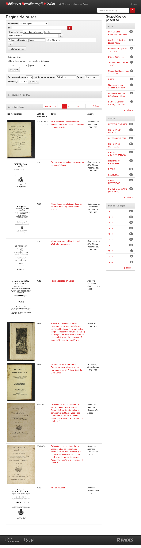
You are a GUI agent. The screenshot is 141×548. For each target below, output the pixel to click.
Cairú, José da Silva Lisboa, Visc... (117, 41)
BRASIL (111, 79)
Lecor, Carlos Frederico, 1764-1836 (117, 33)
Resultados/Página (17, 77)
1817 (110, 211)
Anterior (47, 106)
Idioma (133, 4)
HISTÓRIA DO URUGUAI (114, 131)
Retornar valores (17, 48)
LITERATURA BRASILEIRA (114, 162)
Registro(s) (13, 81)
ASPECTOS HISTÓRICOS (114, 181)
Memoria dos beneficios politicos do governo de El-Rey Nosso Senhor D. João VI (67, 206)
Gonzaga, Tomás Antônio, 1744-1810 (116, 86)
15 (88, 106)
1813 (110, 239)
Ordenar (80, 77)
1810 (110, 233)
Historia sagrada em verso (62, 280)
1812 (110, 256)
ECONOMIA (113, 174)
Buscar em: (13, 23)
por (9, 27)
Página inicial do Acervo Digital (74, 4)
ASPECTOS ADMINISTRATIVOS (117, 153)
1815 (110, 228)
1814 (110, 262)
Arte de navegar (58, 487)
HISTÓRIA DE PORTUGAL (114, 145)
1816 (110, 250)
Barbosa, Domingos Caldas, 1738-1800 (116, 103)
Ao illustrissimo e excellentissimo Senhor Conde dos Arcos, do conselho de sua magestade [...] (68, 124)
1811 (110, 245)
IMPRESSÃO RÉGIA (117, 138)
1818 (110, 222)
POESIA (111, 169)
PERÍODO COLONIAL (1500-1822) (117, 190)
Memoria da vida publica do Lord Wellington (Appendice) (65, 242)
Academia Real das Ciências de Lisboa (116, 94)
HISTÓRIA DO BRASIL (118, 124)
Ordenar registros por (45, 77)
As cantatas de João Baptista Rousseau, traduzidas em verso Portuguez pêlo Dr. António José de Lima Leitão (66, 368)
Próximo (96, 106)
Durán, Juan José (116, 56)
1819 (110, 217)
